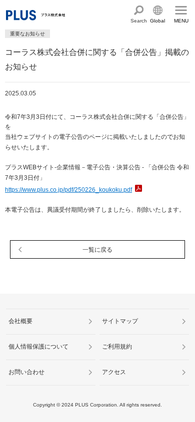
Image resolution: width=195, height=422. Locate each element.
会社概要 (20, 321)
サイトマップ (120, 321)
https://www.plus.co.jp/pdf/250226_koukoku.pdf (68, 189)
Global (157, 20)
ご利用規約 (117, 346)
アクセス (114, 372)
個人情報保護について (38, 346)
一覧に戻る (97, 249)
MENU (181, 20)
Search (138, 20)
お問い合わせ (26, 372)
